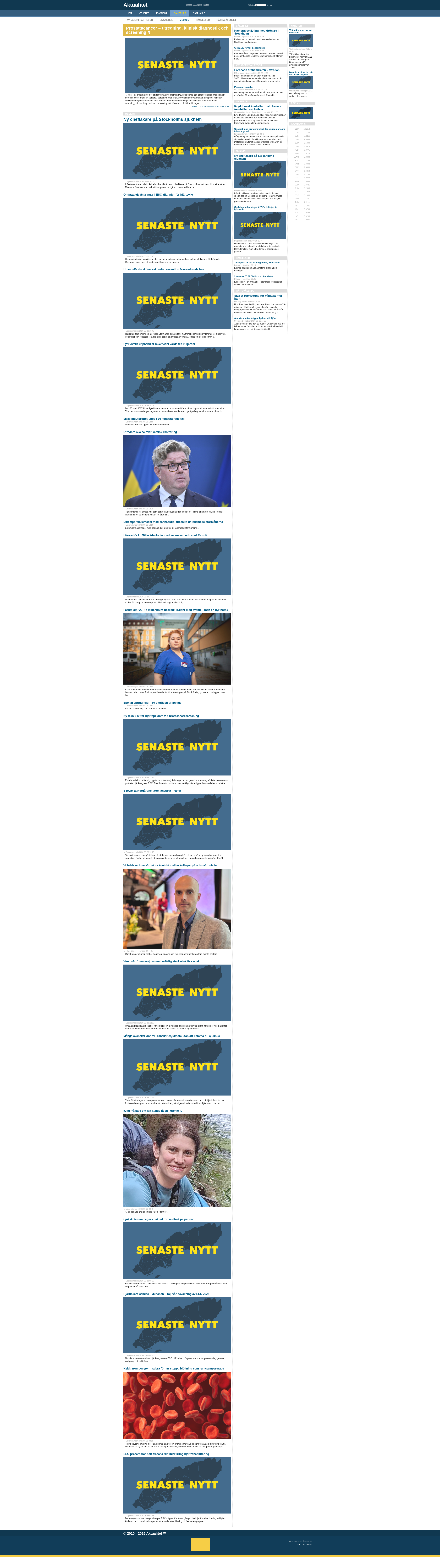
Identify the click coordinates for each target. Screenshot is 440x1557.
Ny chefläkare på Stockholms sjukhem (162, 119)
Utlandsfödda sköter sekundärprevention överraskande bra (163, 269)
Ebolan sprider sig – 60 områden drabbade (152, 702)
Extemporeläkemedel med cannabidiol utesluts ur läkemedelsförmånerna (173, 522)
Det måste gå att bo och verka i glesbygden (300, 73)
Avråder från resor (140, 20)
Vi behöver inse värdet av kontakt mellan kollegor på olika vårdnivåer (170, 865)
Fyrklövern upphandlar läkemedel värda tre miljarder (159, 344)
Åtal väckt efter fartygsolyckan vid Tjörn (255, 318)
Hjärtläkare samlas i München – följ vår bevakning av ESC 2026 (166, 1294)
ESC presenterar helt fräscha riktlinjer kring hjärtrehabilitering (166, 1454)
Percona (309, 1545)
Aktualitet (154, 1533)
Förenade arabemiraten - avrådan (256, 70)
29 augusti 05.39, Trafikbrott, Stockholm (253, 276)
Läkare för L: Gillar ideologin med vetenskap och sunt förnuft (165, 535)
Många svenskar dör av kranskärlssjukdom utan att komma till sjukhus (171, 1036)
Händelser (203, 20)
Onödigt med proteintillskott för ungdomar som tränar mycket (259, 130)
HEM (129, 13)
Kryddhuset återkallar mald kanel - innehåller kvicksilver (257, 108)
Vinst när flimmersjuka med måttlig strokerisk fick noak (161, 961)
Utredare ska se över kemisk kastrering (150, 432)
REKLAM (295, 103)
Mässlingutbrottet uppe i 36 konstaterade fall (154, 418)
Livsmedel (166, 20)
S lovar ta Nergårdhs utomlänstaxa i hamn (152, 790)
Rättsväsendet (226, 20)
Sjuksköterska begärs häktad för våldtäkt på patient (158, 1219)
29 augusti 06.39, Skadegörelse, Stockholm (257, 262)
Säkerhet (180, 13)
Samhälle (199, 13)
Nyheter (144, 13)
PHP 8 (301, 1545)
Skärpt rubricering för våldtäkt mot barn (258, 297)
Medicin (184, 20)
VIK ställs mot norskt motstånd (300, 31)
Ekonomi (161, 13)
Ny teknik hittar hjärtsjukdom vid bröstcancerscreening (161, 716)
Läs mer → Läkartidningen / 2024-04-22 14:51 (210, 107)
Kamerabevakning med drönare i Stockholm (256, 32)
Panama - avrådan (243, 87)
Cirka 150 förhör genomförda (249, 48)
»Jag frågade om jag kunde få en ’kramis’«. (153, 1110)
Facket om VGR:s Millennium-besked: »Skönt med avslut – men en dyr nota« (175, 610)
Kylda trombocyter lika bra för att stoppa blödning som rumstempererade (173, 1368)
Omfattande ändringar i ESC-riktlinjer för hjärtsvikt (158, 194)
